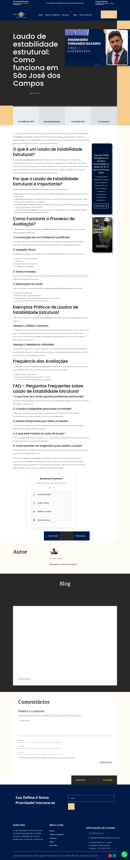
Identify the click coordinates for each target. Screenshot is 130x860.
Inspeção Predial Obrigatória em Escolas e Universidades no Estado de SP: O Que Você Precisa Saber (101, 164)
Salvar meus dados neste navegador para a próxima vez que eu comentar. (48, 758)
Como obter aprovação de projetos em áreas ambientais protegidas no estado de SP (54, 655)
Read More (100, 206)
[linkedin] (114, 855)
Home (52, 831)
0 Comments (104, 121)
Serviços (53, 838)
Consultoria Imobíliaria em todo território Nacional (65, 3)
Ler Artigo (34, 93)
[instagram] (110, 855)
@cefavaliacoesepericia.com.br (107, 838)
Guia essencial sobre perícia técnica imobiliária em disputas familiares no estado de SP (56, 627)
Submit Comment (105, 762)
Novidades (19, 14)
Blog (51, 842)
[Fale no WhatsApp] (124, 854)
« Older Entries (24, 679)
